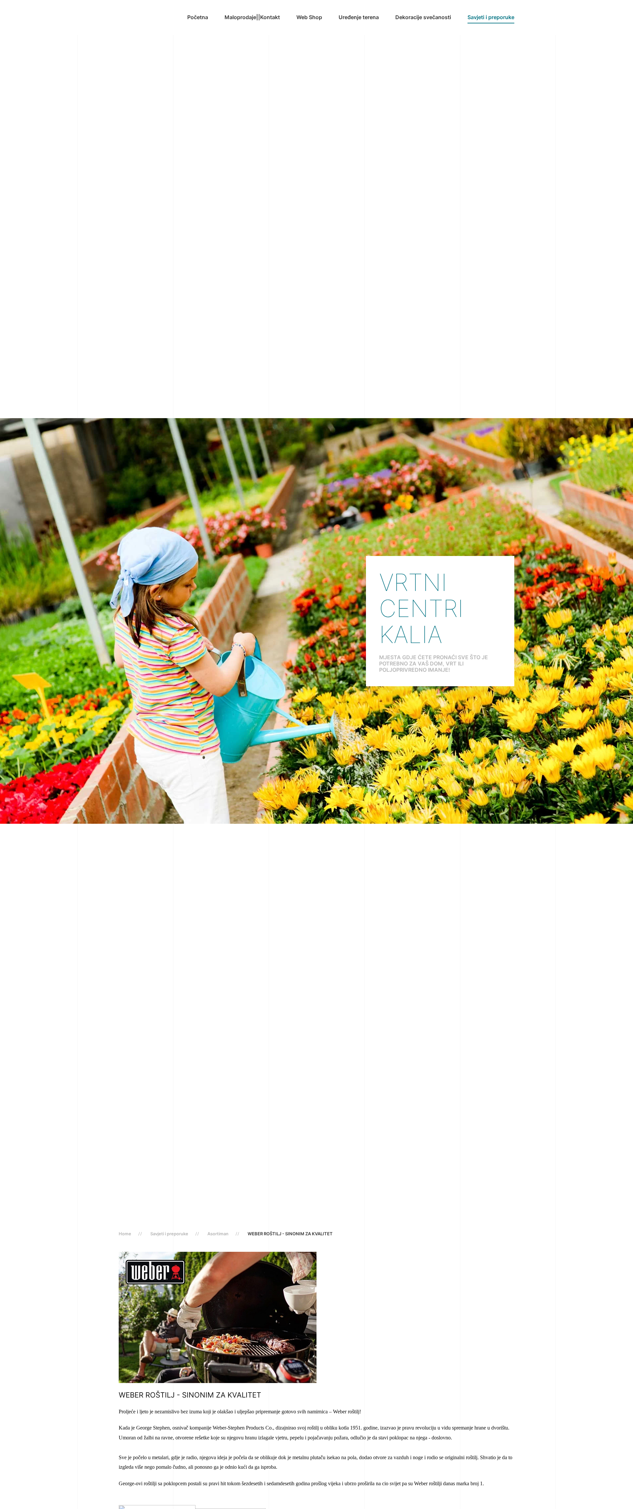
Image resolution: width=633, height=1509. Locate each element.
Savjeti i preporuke (490, 17)
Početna (197, 17)
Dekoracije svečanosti (423, 17)
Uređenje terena (359, 17)
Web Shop (309, 17)
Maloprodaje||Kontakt (252, 17)
